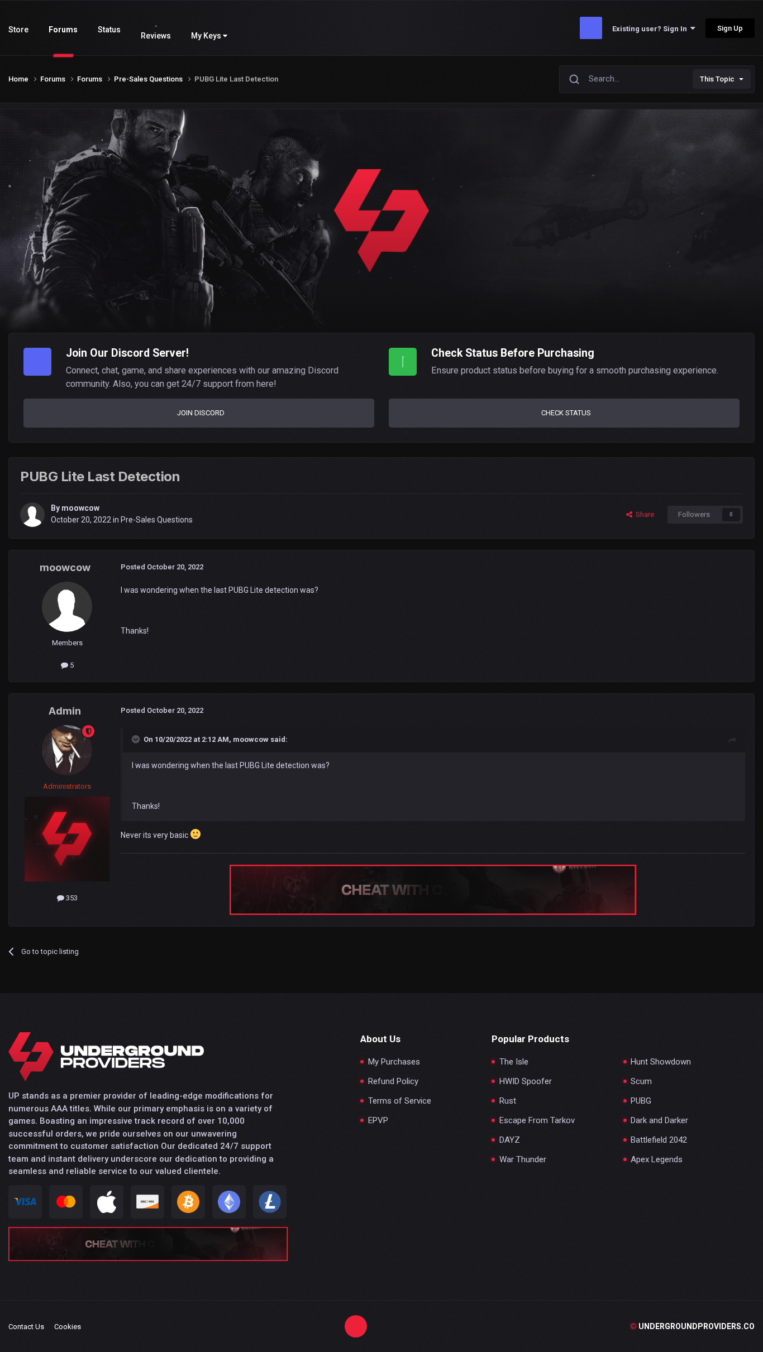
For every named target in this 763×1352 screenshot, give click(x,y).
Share (643, 514)
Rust (507, 1101)
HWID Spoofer (525, 1081)
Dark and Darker (659, 1120)
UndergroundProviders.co (692, 1326)
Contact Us (26, 1326)
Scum (641, 1081)
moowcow (80, 508)
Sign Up (730, 28)
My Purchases (394, 1062)
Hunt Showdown (661, 1062)
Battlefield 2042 (659, 1140)
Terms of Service (399, 1101)
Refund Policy (393, 1081)
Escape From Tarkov (537, 1120)
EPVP (378, 1120)
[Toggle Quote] (137, 739)
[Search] (574, 79)
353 (71, 898)
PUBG (641, 1101)
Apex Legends (657, 1160)
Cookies (67, 1326)
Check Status (566, 413)
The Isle (513, 1062)
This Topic (717, 79)
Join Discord (201, 413)
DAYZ (509, 1140)
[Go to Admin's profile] (67, 750)
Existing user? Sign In (651, 29)
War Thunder (522, 1160)
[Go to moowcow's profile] (32, 514)
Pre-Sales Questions (157, 519)
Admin (65, 711)
